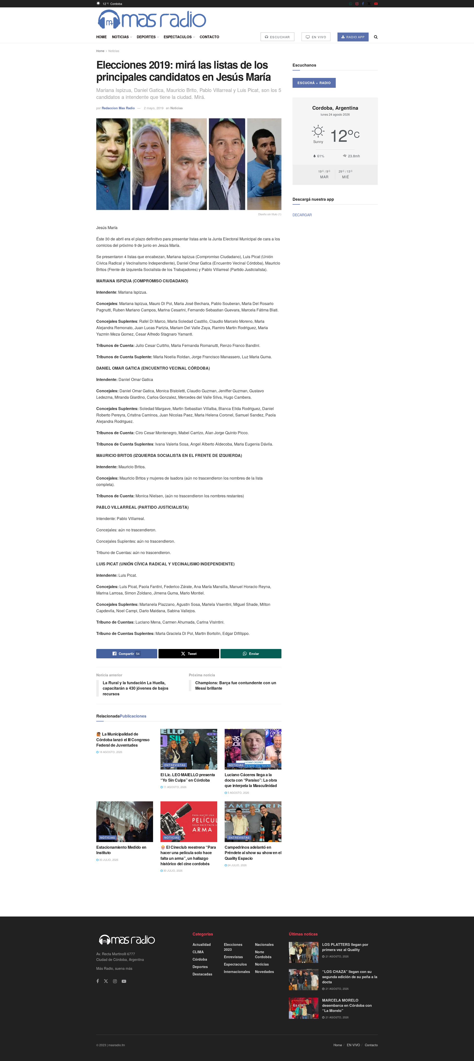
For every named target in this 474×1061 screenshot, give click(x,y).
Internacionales (237, 971)
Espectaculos (178, 36)
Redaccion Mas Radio (118, 108)
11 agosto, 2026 (174, 787)
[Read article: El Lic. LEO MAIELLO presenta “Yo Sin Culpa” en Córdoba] (188, 749)
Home (101, 36)
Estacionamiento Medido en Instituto (121, 849)
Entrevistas (174, 765)
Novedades (264, 971)
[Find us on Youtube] (376, 3)
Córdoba (200, 959)
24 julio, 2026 (237, 865)
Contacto (209, 36)
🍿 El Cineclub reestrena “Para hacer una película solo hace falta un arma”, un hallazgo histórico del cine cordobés (188, 855)
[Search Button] (376, 37)
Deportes (146, 36)
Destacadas (202, 973)
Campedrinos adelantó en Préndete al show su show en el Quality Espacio (253, 852)
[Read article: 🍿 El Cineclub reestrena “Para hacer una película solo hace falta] (188, 821)
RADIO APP (355, 37)
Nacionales (264, 944)
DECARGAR (302, 214)
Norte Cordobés (263, 954)
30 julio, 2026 (108, 860)
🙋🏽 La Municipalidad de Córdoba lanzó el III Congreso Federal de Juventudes (123, 739)
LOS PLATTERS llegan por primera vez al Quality (345, 947)
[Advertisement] (237, 894)
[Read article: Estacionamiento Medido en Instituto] (124, 821)
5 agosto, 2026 (238, 792)
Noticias (120, 36)
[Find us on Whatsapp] (350, 3)
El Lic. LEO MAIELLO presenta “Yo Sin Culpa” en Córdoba (187, 777)
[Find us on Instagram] (357, 3)
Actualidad (202, 944)
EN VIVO (318, 37)
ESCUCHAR (279, 37)
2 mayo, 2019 (153, 108)
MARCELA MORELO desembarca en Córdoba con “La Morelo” (347, 1005)
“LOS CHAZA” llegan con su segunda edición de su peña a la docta (349, 977)
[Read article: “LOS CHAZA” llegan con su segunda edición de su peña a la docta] (303, 979)
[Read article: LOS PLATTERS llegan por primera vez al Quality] (303, 952)
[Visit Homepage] (152, 19)
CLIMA (198, 951)
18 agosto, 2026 (110, 752)
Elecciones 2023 (233, 947)
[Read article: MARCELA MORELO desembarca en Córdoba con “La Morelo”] (303, 1008)
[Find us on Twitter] (369, 3)
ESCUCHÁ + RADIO (314, 82)
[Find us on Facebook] (363, 3)
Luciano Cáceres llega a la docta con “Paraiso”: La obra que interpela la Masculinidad (251, 780)
